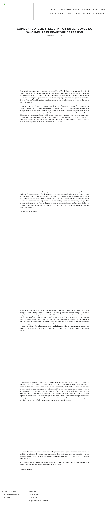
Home (53, 9)
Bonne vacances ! (99, 13)
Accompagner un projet (90, 9)
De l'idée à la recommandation (68, 9)
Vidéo (103, 9)
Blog (69, 13)
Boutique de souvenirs (57, 13)
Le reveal (86, 13)
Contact (77, 13)
